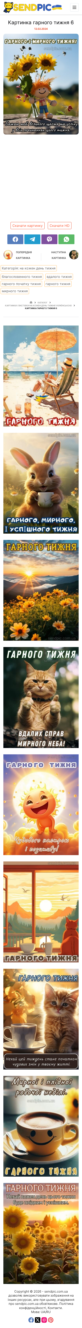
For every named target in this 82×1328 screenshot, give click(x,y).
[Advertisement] (41, 180)
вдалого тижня (59, 276)
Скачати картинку (27, 225)
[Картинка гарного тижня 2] (41, 1126)
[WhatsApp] (66, 239)
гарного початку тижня (21, 284)
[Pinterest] (50, 1320)
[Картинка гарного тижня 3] (41, 1019)
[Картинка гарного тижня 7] (41, 697)
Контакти (55, 1308)
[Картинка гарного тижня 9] (41, 483)
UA (43, 1312)
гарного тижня (58, 284)
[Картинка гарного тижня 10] (41, 376)
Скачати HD (60, 225)
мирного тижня (15, 291)
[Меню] (74, 7)
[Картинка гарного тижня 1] (41, 1233)
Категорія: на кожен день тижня (29, 268)
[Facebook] (15, 239)
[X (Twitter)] (37, 1320)
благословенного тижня (22, 276)
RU (48, 1312)
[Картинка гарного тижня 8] (41, 590)
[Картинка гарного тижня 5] (41, 804)
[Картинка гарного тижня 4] (41, 911)
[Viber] (49, 239)
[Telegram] (32, 239)
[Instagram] (44, 1320)
